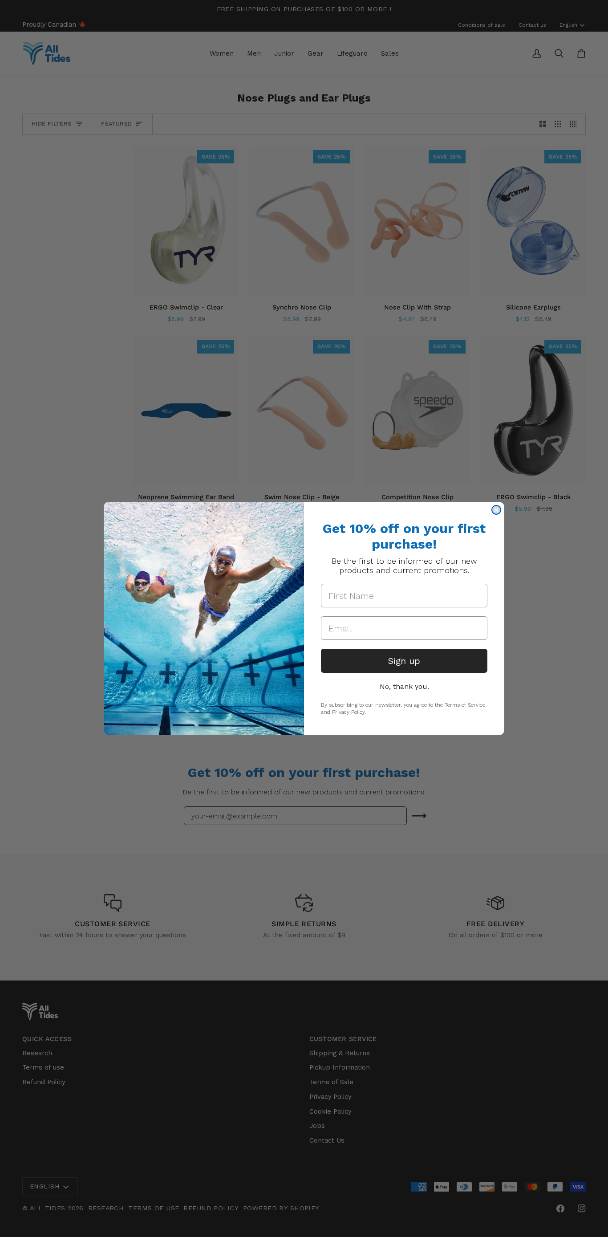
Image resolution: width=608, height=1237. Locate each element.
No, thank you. (404, 686)
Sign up (404, 660)
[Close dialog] (496, 509)
